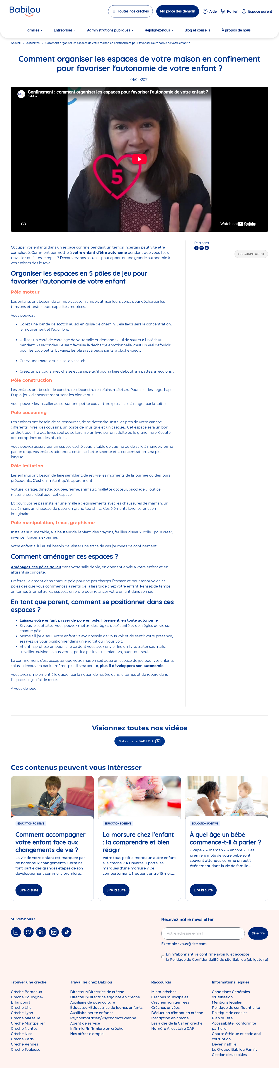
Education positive (251, 254)
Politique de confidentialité (236, 1008)
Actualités (32, 43)
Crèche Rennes (24, 1044)
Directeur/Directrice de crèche (97, 992)
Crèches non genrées (170, 1002)
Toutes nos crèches (133, 11)
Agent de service (85, 1023)
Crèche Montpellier (28, 1023)
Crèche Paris (22, 1039)
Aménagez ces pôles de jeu (36, 567)
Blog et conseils (197, 30)
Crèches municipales (169, 997)
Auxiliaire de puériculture (92, 1002)
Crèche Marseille (25, 1018)
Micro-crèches (163, 992)
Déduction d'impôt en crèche (177, 1013)
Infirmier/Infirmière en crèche (96, 1029)
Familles (32, 30)
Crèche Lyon (22, 1013)
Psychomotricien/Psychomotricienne (103, 1018)
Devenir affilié (224, 1044)
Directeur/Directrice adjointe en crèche (105, 997)
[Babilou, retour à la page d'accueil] (25, 11)
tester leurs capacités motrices (58, 307)
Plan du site (222, 1018)
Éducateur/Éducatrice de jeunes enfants (106, 1008)
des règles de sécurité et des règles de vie (127, 626)
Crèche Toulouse (25, 1049)
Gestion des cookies (229, 1055)
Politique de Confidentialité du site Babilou (208, 959)
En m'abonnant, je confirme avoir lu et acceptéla (217, 957)
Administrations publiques (108, 30)
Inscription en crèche (170, 1018)
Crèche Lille (21, 1008)
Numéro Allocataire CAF (172, 1029)
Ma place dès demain (177, 11)
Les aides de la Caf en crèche (176, 1023)
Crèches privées (165, 1008)
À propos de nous (236, 30)
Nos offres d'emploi (87, 1034)
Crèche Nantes (24, 1029)
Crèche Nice (21, 1034)
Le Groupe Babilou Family (234, 1049)
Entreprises (63, 30)
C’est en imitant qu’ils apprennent (62, 481)
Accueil (15, 43)
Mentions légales (227, 1002)
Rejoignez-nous (157, 30)
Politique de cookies (229, 1013)
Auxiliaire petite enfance (92, 1013)
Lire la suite (28, 890)
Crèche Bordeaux (26, 992)
